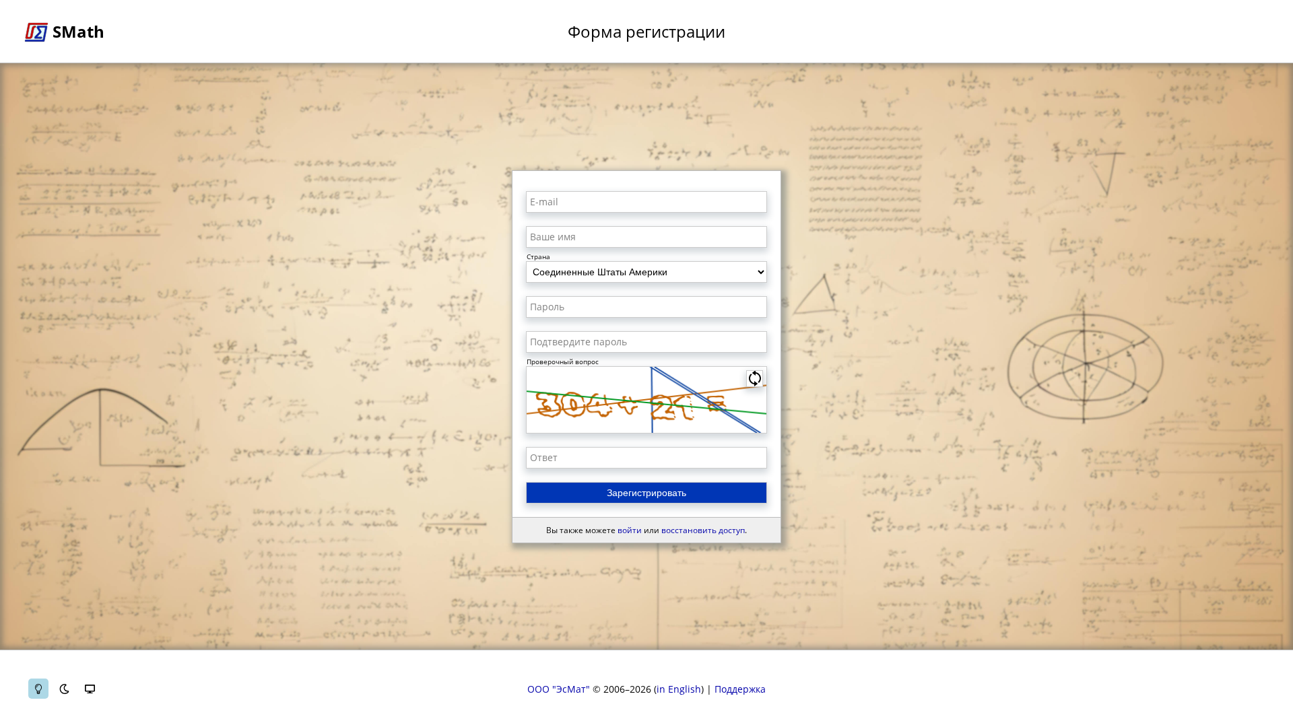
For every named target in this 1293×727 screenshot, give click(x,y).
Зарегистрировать (646, 492)
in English (679, 689)
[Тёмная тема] (64, 689)
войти (630, 530)
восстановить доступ (703, 530)
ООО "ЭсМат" (558, 689)
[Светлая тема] (38, 689)
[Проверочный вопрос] (646, 400)
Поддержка (740, 689)
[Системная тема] (89, 689)
